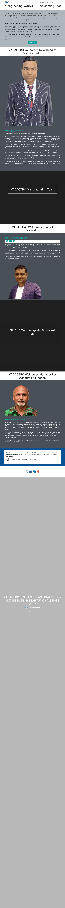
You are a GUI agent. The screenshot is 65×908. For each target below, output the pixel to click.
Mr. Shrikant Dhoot (15, 419)
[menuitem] (41, 2)
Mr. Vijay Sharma (14, 130)
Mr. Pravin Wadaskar (16, 237)
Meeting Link (32, 42)
